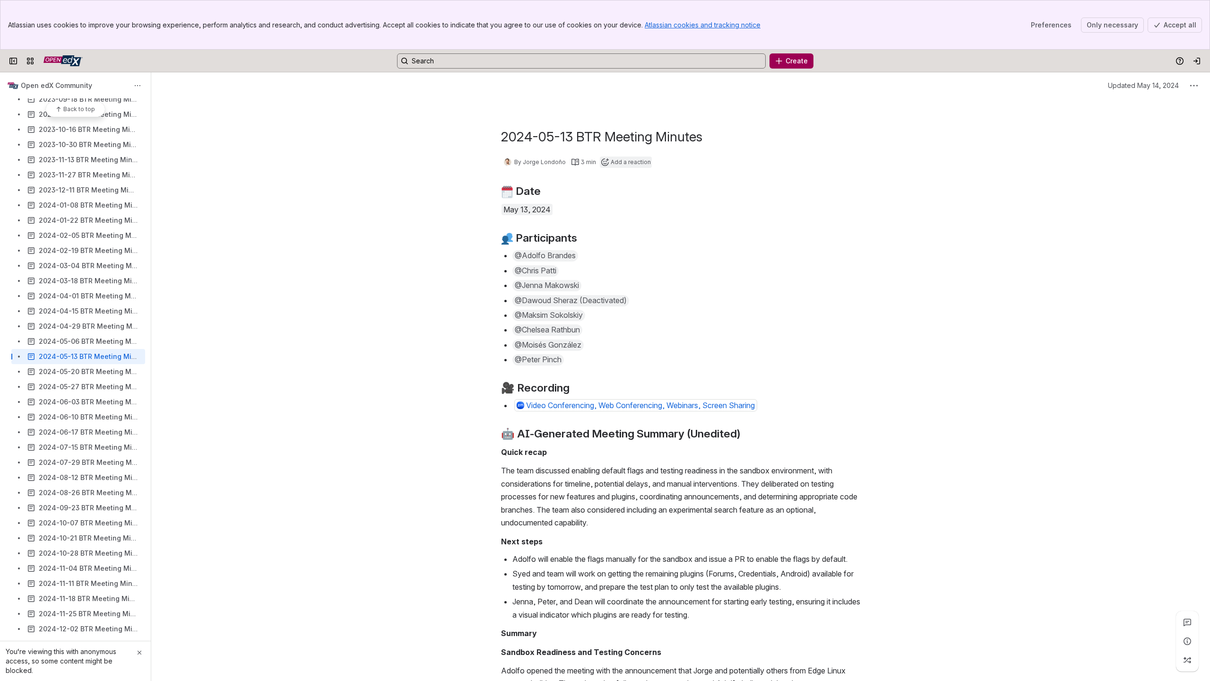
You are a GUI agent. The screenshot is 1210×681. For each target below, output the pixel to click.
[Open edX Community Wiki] (63, 61)
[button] (545, 256)
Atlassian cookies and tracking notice (703, 25)
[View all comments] (1187, 622)
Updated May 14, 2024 (1143, 85)
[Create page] (1187, 660)
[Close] (139, 652)
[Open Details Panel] (1187, 641)
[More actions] (137, 85)
